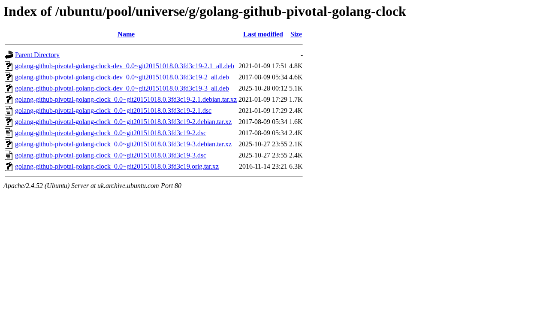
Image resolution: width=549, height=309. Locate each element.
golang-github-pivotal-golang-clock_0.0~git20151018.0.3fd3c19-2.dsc (110, 132)
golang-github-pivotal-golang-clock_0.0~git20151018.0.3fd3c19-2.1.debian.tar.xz (126, 99)
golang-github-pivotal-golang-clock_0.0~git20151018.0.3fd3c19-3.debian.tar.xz (123, 144)
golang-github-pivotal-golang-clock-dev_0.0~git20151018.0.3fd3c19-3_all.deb (122, 88)
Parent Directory (37, 54)
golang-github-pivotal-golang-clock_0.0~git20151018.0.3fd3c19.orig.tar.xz (117, 166)
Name (126, 34)
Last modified (263, 34)
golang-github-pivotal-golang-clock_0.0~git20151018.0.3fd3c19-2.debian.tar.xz (123, 121)
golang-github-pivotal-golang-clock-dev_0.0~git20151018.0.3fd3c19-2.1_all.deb (124, 66)
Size (296, 34)
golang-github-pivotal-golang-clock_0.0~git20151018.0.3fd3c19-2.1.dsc (113, 110)
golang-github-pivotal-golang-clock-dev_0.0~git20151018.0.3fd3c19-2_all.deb (122, 77)
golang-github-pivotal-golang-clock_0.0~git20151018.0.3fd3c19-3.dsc (110, 155)
